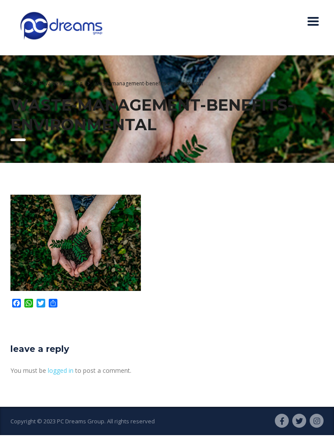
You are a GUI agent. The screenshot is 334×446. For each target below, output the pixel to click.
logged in (60, 370)
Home (18, 83)
